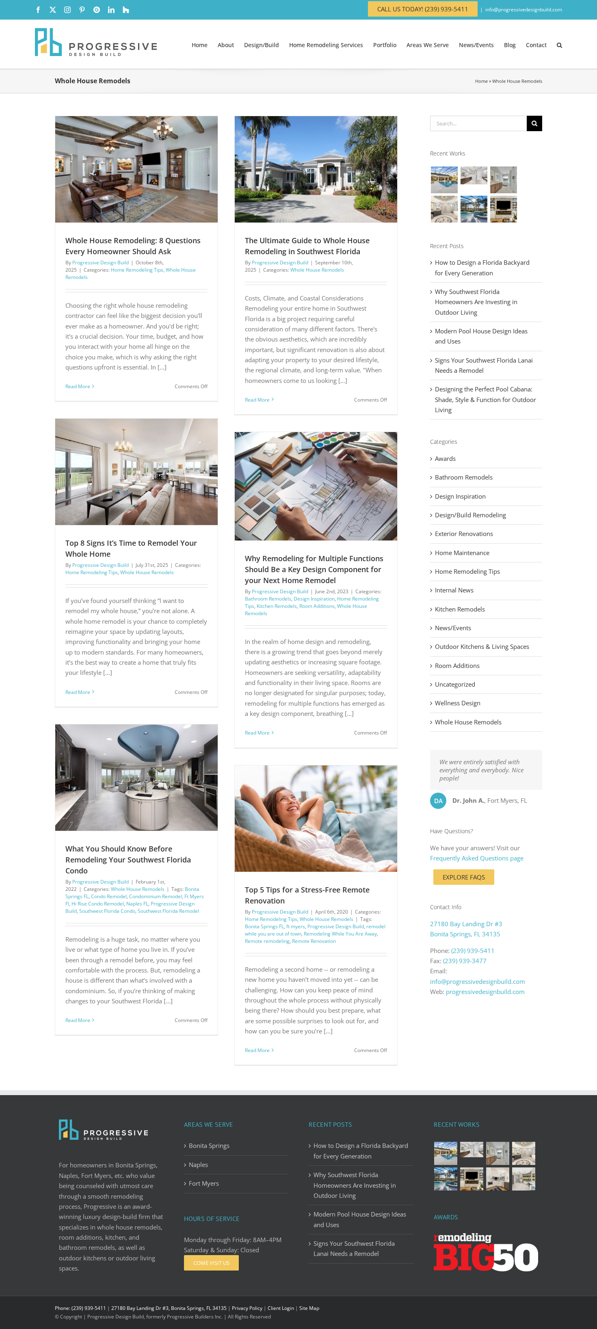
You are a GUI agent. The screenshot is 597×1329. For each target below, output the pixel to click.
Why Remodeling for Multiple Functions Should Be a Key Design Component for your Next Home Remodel (314, 569)
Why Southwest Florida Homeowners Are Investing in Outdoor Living (476, 301)
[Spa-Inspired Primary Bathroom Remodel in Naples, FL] (524, 1179)
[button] (559, 44)
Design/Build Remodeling (470, 515)
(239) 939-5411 (473, 951)
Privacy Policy (247, 1308)
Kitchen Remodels (277, 606)
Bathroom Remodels (268, 598)
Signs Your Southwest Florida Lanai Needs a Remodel (354, 1248)
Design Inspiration (314, 598)
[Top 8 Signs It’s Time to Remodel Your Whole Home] (136, 472)
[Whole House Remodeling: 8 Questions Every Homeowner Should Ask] (136, 169)
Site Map (309, 1308)
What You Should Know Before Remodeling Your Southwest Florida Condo (128, 859)
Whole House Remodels (317, 269)
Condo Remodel (109, 896)
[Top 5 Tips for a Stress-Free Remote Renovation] (316, 818)
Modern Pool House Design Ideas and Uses (360, 1219)
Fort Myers (204, 1183)
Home (481, 81)
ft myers (295, 926)
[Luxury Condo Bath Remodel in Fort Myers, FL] (474, 175)
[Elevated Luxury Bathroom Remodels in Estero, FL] (503, 179)
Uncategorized (455, 684)
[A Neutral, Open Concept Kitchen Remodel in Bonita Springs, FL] (498, 1179)
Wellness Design (457, 703)
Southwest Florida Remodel (168, 911)
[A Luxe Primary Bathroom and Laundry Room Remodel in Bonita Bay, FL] (444, 209)
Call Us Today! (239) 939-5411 (422, 9)
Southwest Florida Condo (107, 911)
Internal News (454, 590)
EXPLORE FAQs (464, 877)
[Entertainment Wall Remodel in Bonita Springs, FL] (503, 209)
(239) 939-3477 (465, 961)
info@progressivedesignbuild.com (523, 9)
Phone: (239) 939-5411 (80, 1308)
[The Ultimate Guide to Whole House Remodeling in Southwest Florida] (316, 169)
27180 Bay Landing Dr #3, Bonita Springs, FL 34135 (169, 1308)
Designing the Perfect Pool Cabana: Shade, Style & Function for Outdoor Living (485, 399)
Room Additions (317, 606)
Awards (445, 458)
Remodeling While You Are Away (340, 933)
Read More (77, 386)
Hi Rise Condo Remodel (97, 903)
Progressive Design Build (100, 262)
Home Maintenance (462, 553)
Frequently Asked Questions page (476, 858)
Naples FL (137, 903)
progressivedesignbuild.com (485, 992)
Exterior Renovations (464, 533)
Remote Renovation (314, 941)
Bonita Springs (209, 1145)
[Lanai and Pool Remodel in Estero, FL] (474, 209)
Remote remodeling (267, 941)
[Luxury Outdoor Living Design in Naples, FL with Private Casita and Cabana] (444, 179)
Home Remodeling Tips (137, 269)
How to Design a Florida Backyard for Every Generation (361, 1150)
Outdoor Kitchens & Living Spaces (482, 646)
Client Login (281, 1308)
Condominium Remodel (155, 896)
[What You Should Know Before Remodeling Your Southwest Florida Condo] (136, 777)
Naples (198, 1164)
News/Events (453, 628)
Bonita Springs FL (264, 926)
